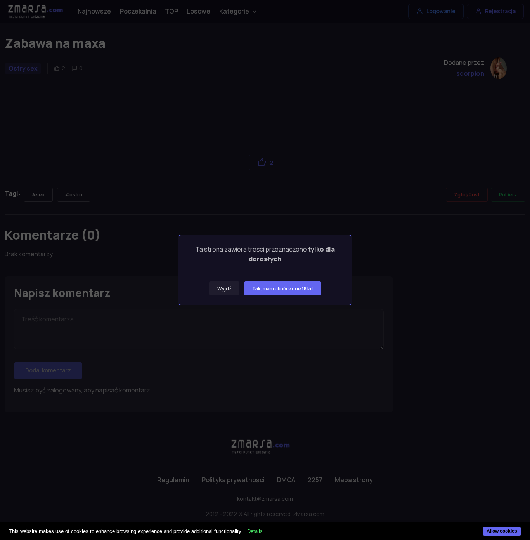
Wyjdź (224, 288)
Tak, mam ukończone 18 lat (282, 288)
